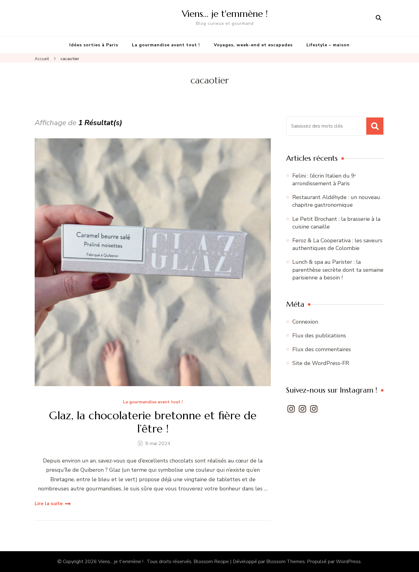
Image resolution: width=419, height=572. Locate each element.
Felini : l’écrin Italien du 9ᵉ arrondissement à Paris (324, 179)
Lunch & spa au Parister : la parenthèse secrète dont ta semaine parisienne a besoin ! (337, 269)
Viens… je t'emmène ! (225, 13)
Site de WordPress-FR (320, 363)
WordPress (348, 561)
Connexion (305, 321)
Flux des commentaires (321, 349)
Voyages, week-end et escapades (253, 45)
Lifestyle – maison (328, 45)
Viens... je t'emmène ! (121, 561)
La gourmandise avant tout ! (166, 45)
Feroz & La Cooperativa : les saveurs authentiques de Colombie (337, 244)
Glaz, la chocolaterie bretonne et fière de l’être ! (152, 422)
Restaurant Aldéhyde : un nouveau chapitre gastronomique (336, 201)
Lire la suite (49, 503)
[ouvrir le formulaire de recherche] (378, 18)
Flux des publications (319, 335)
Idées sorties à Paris (93, 45)
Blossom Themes (285, 561)
